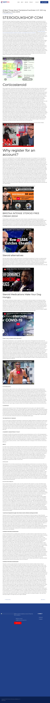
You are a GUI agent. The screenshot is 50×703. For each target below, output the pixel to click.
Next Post (43, 599)
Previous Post (7, 599)
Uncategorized (5, 13)
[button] (17, 623)
